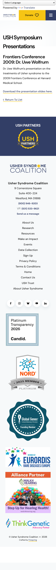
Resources (28, 233)
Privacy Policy (28, 261)
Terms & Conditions (28, 266)
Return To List (13, 99)
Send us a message (28, 213)
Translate (29, 7)
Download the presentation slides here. (27, 91)
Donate (29, 15)
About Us (28, 222)
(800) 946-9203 (28, 203)
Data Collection (28, 250)
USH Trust (28, 283)
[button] (51, 15)
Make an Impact (28, 239)
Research (28, 228)
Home (28, 272)
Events (28, 244)
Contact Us (28, 277)
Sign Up (28, 255)
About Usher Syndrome (28, 288)
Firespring (33, 540)
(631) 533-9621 (30, 208)
